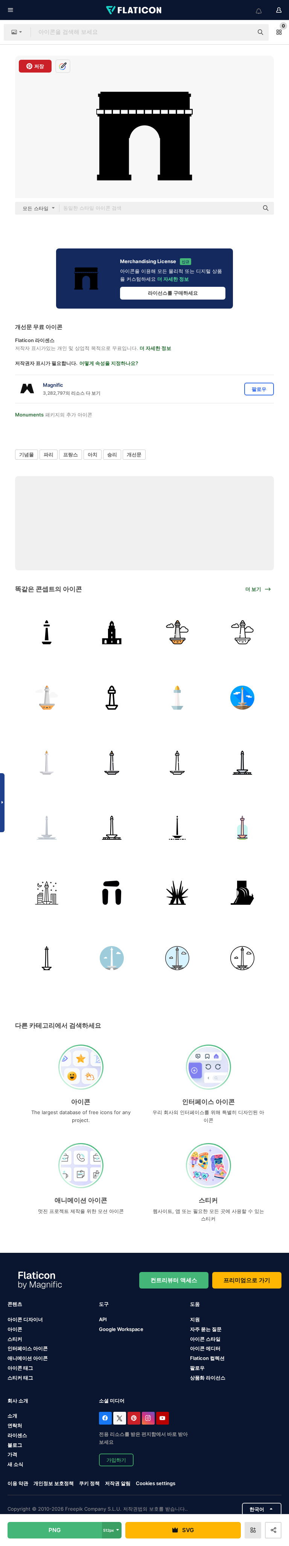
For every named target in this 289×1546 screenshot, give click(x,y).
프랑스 (70, 454)
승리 (112, 454)
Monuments (29, 415)
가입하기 (116, 1460)
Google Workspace (121, 1329)
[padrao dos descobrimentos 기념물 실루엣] (242, 893)
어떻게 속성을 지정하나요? (108, 363)
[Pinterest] (134, 1418)
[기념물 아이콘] (112, 893)
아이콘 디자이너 (25, 1319)
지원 (195, 1319)
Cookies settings (155, 1483)
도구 (104, 1304)
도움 (195, 1304)
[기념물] (112, 632)
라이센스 (17, 1435)
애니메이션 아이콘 (28, 1358)
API (103, 1319)
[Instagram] (148, 1418)
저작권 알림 (118, 1483)
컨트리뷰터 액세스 (174, 1280)
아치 (92, 454)
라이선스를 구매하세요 (173, 293)
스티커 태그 (20, 1378)
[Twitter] (119, 1418)
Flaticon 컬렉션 (207, 1358)
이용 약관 (18, 1483)
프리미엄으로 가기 (247, 1280)
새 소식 (15, 1464)
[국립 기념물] (46, 632)
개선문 (134, 454)
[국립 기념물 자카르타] (242, 697)
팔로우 (197, 1368)
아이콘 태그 (20, 1368)
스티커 (15, 1339)
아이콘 (15, 1329)
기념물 (26, 454)
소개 (12, 1416)
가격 (12, 1454)
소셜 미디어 (112, 1401)
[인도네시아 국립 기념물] (46, 762)
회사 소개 (18, 1401)
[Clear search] (244, 32)
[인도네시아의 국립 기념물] (177, 958)
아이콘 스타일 (205, 1339)
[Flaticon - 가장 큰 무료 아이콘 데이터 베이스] (134, 10)
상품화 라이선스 (207, 1378)
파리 (48, 454)
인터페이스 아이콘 (28, 1348)
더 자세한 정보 (173, 279)
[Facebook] (105, 1418)
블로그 (15, 1445)
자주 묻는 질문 (206, 1329)
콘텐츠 (15, 1304)
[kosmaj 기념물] (177, 893)
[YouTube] (162, 1418)
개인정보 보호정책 (53, 1483)
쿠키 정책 (89, 1483)
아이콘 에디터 (205, 1348)
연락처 (15, 1425)
